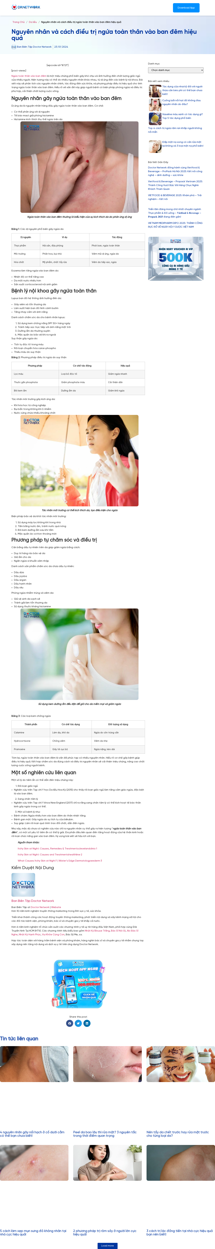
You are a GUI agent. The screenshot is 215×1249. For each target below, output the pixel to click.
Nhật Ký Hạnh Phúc (30, 934)
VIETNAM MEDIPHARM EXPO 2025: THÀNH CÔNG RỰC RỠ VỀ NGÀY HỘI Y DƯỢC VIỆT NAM (175, 225)
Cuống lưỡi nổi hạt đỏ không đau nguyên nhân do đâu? (181, 102)
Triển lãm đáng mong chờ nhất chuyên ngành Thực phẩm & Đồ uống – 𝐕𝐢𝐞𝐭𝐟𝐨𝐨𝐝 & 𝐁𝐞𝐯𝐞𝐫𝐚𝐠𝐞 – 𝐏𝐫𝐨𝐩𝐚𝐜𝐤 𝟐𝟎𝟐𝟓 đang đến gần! (174, 213)
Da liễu (33, 22)
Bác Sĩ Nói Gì (118, 930)
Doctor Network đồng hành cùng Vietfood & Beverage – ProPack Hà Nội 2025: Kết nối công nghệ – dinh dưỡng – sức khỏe (175, 171)
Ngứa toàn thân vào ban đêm (28, 76)
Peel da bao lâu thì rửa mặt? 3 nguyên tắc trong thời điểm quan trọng (105, 1134)
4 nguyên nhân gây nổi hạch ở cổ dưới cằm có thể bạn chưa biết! (32, 1134)
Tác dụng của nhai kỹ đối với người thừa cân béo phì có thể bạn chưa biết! (182, 90)
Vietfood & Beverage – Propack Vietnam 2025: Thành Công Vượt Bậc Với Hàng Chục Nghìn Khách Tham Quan (175, 185)
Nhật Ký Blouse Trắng (97, 930)
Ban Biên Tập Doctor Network (32, 901)
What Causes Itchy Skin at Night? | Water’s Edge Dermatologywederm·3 (60, 860)
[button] (69, 1023)
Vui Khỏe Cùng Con (53, 934)
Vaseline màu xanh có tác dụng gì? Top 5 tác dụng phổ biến (182, 116)
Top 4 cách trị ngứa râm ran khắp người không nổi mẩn (175, 130)
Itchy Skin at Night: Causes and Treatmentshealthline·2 (50, 854)
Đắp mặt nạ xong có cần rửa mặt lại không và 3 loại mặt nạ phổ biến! (182, 144)
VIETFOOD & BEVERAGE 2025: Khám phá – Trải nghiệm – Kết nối (174, 197)
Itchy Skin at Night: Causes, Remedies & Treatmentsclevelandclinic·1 (57, 848)
